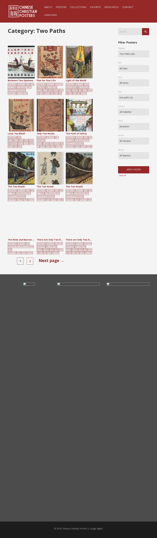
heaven (57, 143)
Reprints (121, 150)
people (47, 93)
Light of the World (76, 80)
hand (42, 93)
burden (75, 90)
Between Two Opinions (20, 80)
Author (120, 120)
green (24, 253)
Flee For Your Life (46, 80)
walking (59, 146)
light (85, 90)
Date (119, 62)
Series (120, 77)
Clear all (122, 175)
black (45, 90)
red (52, 93)
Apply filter (133, 169)
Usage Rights (96, 528)
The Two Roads (16, 186)
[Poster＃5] (25, 62)
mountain (83, 200)
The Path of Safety (76, 133)
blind (21, 140)
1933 (27, 84)
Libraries (121, 135)
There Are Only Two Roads (51, 239)
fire (80, 90)
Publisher (121, 106)
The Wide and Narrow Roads (23, 239)
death (20, 143)
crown (56, 90)
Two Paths (21, 84)
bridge (77, 146)
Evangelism (12, 84)
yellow (83, 93)
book (48, 200)
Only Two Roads (45, 133)
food (59, 200)
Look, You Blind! (16, 133)
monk (31, 143)
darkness (14, 143)
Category (121, 48)
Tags (119, 91)
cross (50, 90)
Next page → (51, 260)
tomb (53, 146)
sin (60, 93)
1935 (27, 190)
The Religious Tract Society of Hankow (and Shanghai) (19, 90)
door (18, 253)
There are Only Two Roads (80, 239)
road (56, 93)
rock (74, 93)
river (88, 146)
